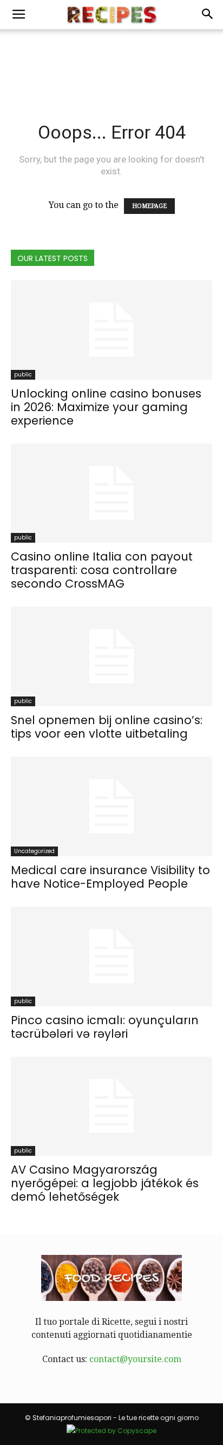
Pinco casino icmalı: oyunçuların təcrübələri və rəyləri (105, 1027)
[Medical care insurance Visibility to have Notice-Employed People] (111, 806)
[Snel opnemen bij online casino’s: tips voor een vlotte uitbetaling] (111, 656)
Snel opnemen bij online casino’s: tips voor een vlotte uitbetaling (106, 726)
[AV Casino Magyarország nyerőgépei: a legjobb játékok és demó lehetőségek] (111, 1106)
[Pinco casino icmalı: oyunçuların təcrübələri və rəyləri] (111, 956)
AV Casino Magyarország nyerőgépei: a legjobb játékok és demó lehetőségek (105, 1183)
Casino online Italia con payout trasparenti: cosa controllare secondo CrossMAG (102, 570)
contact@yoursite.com (135, 1359)
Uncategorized (34, 851)
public (23, 374)
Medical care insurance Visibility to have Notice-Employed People (110, 876)
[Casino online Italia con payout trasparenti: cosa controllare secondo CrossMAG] (111, 493)
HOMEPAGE (149, 206)
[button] (208, 14)
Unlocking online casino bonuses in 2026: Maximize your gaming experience (106, 407)
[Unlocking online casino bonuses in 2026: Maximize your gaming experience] (111, 330)
